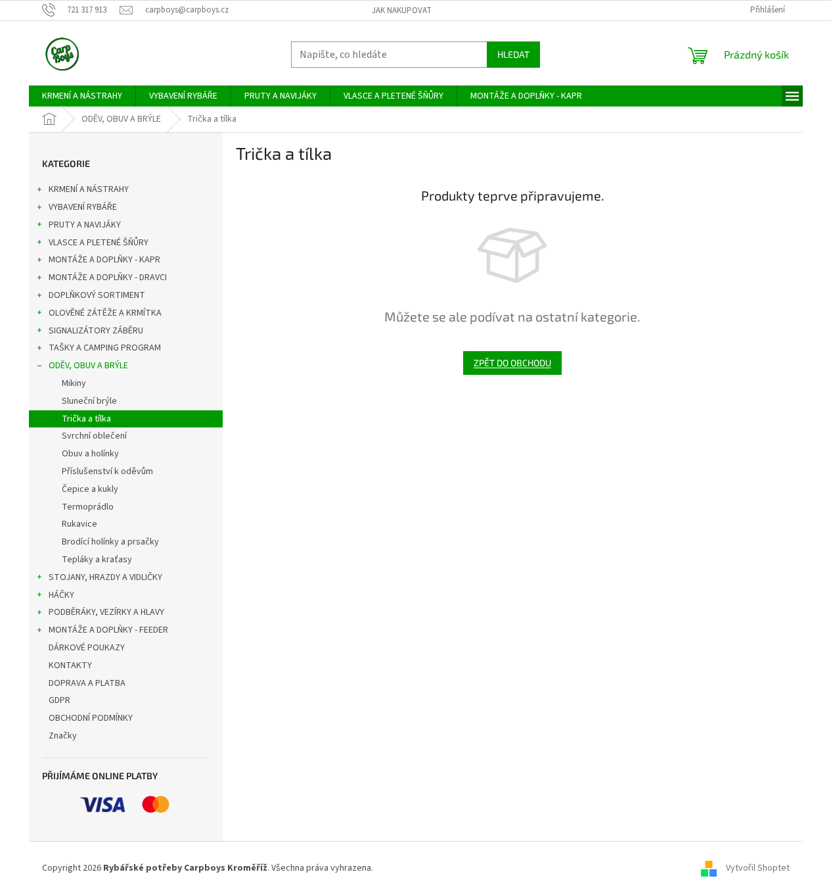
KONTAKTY (70, 665)
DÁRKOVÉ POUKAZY (87, 647)
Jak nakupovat (402, 10)
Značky (63, 735)
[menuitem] (82, 96)
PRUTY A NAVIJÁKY (85, 224)
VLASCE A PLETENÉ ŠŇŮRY (98, 242)
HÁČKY (61, 595)
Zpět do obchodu (512, 362)
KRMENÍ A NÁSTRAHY (89, 189)
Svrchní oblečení (94, 436)
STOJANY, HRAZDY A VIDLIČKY (105, 577)
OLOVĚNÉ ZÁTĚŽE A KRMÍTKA (105, 313)
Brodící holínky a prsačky (110, 541)
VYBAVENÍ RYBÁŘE (83, 207)
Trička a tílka (86, 418)
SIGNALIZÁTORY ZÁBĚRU (96, 330)
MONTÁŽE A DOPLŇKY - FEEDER (108, 630)
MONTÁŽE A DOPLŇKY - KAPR (104, 259)
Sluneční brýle (89, 401)
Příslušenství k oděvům (107, 471)
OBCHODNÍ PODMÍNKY (91, 718)
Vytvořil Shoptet (758, 868)
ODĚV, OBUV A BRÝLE (88, 365)
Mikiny (74, 383)
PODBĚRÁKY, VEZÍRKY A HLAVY (106, 612)
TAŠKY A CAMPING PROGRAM (105, 347)
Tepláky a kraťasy (97, 559)
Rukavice (79, 524)
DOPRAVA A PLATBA (87, 683)
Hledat (513, 54)
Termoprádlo (88, 507)
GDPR (59, 700)
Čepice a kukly (90, 489)
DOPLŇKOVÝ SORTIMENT (97, 295)
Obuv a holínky (90, 453)
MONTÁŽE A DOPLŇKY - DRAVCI (108, 277)
